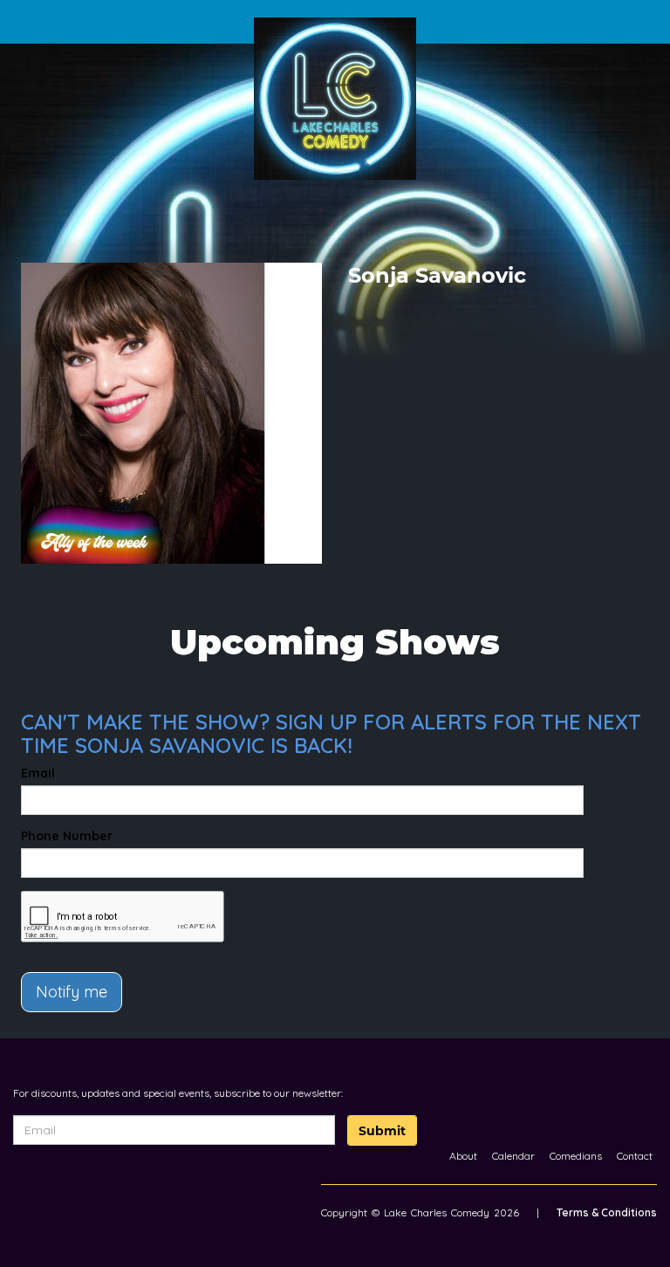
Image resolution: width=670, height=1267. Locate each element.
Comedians (576, 1155)
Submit (382, 1131)
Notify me (71, 992)
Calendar (513, 1155)
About (463, 1155)
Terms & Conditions (607, 1212)
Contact (635, 1155)
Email (38, 773)
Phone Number (67, 836)
